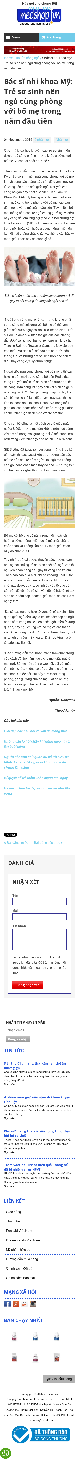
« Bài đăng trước (16, 842)
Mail (15, 910)
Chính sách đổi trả (19, 1268)
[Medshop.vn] (39, 17)
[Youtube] (24, 1305)
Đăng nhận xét (27, 985)
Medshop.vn (50, 1394)
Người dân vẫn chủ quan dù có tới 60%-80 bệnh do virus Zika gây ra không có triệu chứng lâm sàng (36, 762)
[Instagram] (33, 1305)
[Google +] (16, 1305)
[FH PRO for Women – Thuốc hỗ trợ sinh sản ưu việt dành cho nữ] (14, 1340)
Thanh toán (14, 1221)
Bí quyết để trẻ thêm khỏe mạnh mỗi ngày (36, 778)
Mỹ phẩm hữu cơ (18, 1249)
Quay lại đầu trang (59, 1379)
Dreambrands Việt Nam (23, 1240)
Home (8, 58)
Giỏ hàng (54, 37)
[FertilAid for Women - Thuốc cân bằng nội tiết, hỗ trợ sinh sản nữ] (14, 1361)
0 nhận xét (42, 139)
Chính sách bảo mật (20, 1278)
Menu (16, 37)
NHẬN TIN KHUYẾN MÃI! (25, 1022)
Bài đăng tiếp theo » (48, 842)
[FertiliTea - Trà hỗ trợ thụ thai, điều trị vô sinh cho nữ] (57, 1361)
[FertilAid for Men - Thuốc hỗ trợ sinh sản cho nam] (57, 1340)
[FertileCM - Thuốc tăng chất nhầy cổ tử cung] (35, 1361)
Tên (15, 895)
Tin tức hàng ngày (28, 58)
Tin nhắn (19, 926)
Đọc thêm (9, 1084)
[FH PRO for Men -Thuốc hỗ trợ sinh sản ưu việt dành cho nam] (35, 1340)
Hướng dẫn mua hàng (22, 1259)
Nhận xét (62, 139)
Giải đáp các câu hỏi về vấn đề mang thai (35, 731)
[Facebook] (7, 1305)
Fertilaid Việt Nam (19, 1230)
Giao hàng (13, 1212)
